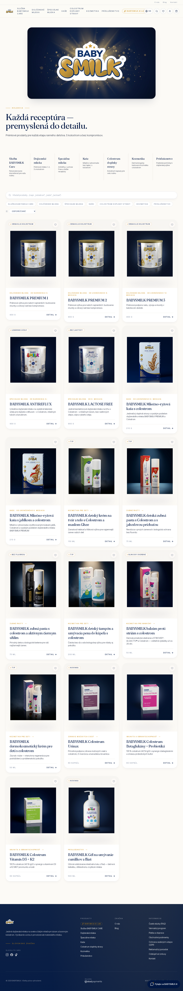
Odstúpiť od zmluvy (157, 954)
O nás (157, 2)
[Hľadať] (157, 11)
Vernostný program (157, 928)
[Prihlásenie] (170, 11)
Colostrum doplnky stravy (76, 11)
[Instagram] (7, 954)
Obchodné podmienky (159, 937)
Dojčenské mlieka (38, 11)
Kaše (64, 11)
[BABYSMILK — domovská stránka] (10, 11)
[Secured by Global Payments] (93, 980)
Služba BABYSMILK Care (20, 204)
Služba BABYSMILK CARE (23, 11)
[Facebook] (11, 954)
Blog (165, 2)
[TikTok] (16, 954)
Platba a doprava (156, 933)
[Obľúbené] (163, 11)
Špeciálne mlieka (53, 11)
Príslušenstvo (110, 11)
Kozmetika (92, 11)
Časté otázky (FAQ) (157, 923)
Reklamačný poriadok (158, 949)
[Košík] (176, 11)
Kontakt (173, 2)
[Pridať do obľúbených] (55, 224)
